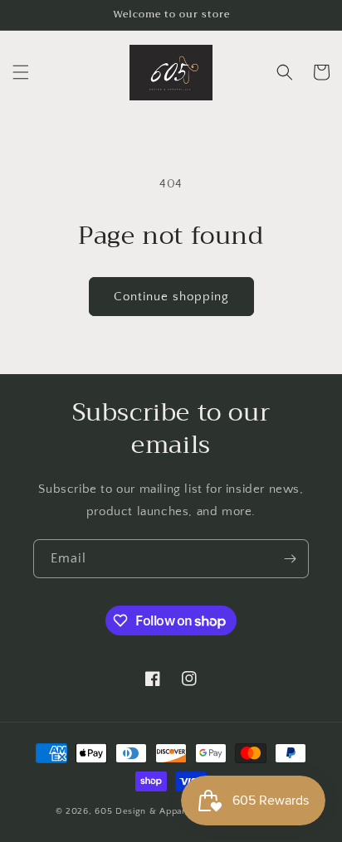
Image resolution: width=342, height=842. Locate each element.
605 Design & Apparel (144, 811)
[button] (20, 72)
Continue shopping (171, 297)
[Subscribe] (289, 558)
